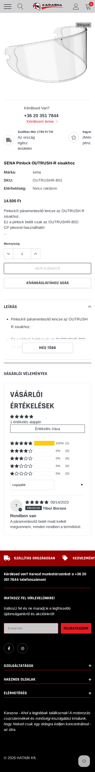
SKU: (8, 180)
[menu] (7, 6)
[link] (9, 648)
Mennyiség (12, 243)
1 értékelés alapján (25, 422)
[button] (21, 443)
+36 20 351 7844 (41, 115)
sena (37, 172)
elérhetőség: (15, 188)
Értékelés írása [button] (47, 429)
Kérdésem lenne (41, 121)
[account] (76, 6)
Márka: (10, 172)
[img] (37, 502)
